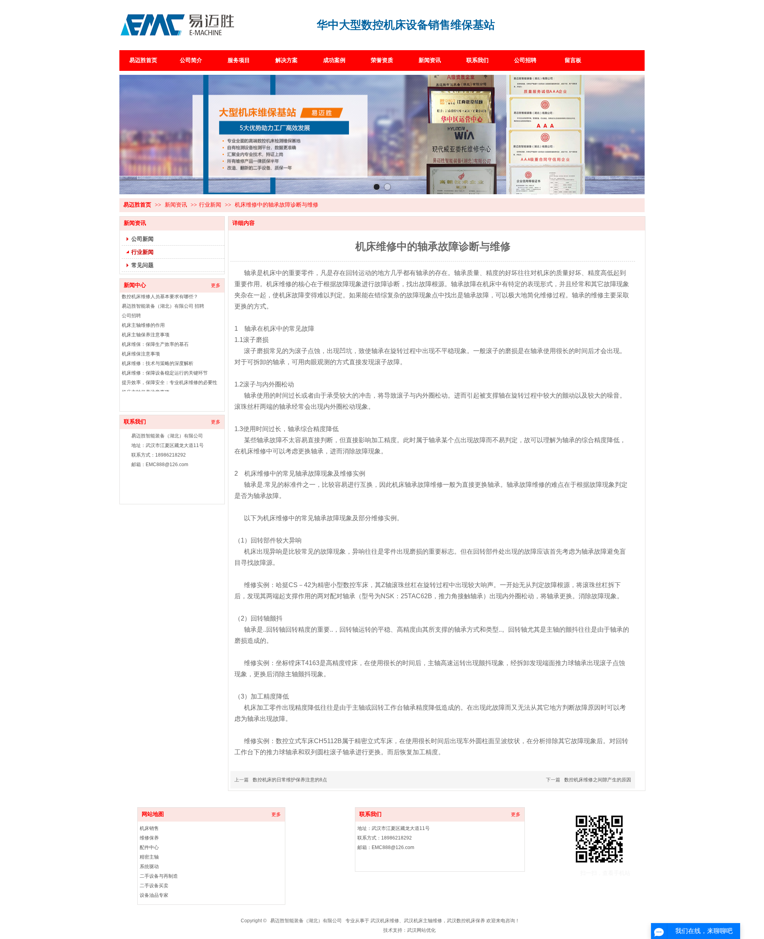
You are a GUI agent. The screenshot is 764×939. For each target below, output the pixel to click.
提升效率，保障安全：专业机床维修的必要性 (169, 370)
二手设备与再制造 (159, 876)
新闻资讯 (177, 205)
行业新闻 (210, 205)
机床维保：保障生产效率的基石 (155, 332)
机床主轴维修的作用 (143, 313)
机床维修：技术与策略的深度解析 (157, 351)
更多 (215, 285)
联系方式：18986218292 (384, 838)
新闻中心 (135, 285)
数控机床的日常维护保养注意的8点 (290, 780)
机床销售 (149, 828)
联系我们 (370, 814)
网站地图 (153, 814)
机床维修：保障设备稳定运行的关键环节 (165, 360)
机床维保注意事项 (141, 341)
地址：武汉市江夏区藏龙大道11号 (393, 828)
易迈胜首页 (137, 205)
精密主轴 (149, 857)
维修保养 (149, 838)
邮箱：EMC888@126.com (385, 847)
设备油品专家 (154, 895)
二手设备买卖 (154, 885)
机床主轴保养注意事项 (146, 322)
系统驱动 (149, 866)
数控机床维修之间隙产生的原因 (597, 780)
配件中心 (149, 847)
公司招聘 (131, 303)
